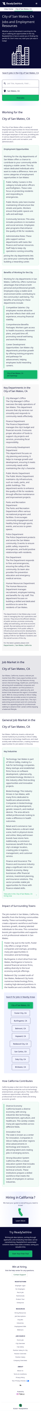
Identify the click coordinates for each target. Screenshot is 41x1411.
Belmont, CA (20, 1028)
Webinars (20, 1330)
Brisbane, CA (20, 1067)
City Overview (20, 1343)
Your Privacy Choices (19, 1381)
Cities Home (8, 9)
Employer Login (20, 1285)
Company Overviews (20, 1360)
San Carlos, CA (20, 1051)
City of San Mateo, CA (24, 9)
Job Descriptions (20, 1316)
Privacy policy (20, 1377)
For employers (20, 1289)
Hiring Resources (20, 1313)
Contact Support (20, 1275)
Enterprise (20, 1302)
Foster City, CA (20, 1013)
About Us (20, 1370)
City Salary (20, 1347)
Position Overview (20, 1353)
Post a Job (20, 1292)
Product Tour (20, 1299)
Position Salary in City (20, 1350)
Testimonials (20, 1296)
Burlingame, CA (20, 1021)
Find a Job (20, 1340)
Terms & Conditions (20, 1374)
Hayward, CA (20, 1036)
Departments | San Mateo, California (18, 645)
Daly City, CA (20, 1059)
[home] (12, 3)
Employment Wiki (20, 1326)
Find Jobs (20, 98)
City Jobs (20, 1319)
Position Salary (20, 1357)
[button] (36, 3)
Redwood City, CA (20, 1044)
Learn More (20, 1221)
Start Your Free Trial (20, 1253)
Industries (20, 1323)
